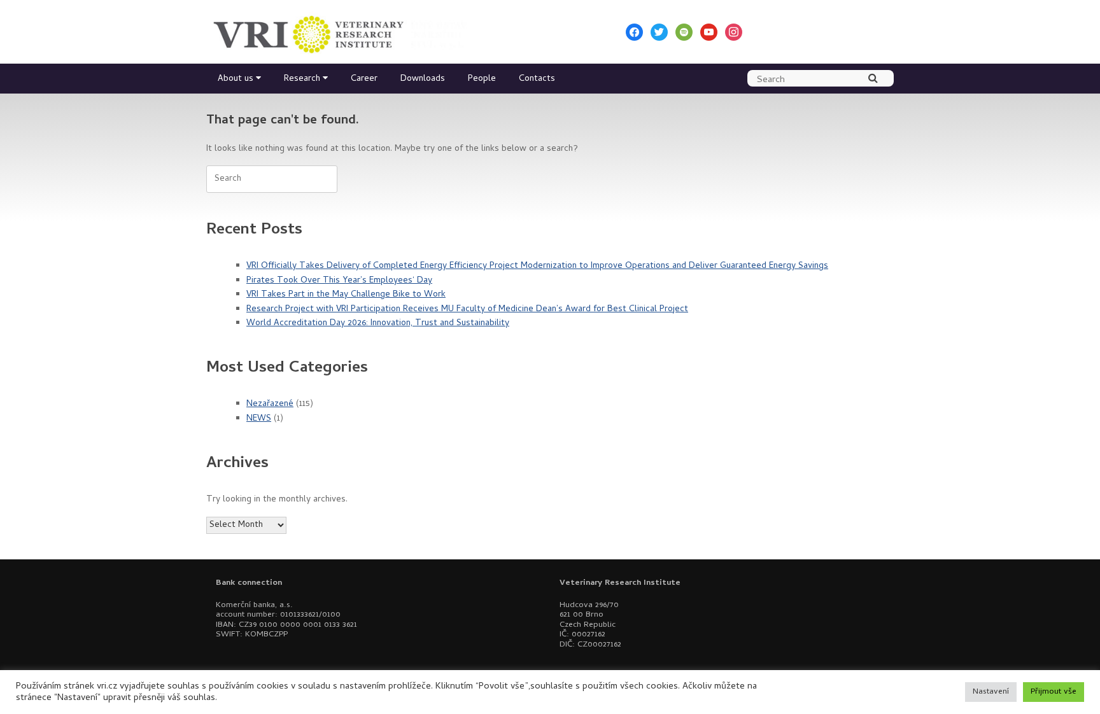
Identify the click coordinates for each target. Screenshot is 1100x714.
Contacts (537, 79)
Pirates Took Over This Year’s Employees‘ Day (339, 281)
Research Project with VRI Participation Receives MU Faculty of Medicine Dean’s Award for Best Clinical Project (467, 309)
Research (302, 79)
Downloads (422, 79)
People (482, 79)
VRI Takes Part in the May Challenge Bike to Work (346, 295)
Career (364, 79)
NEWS (258, 419)
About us (235, 79)
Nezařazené (269, 404)
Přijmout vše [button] (1053, 692)
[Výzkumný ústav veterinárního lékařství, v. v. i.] (340, 31)
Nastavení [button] (991, 692)
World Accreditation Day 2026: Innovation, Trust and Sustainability (377, 323)
